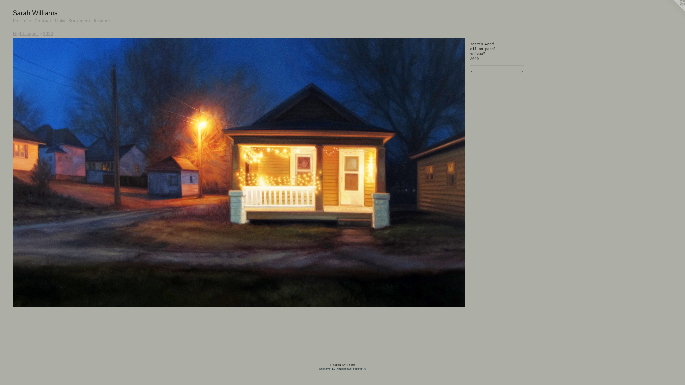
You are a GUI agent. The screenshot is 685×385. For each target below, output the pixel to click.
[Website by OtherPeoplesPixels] (674, 10)
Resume (102, 20)
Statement (79, 20)
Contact (43, 20)
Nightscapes (26, 33)
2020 (48, 33)
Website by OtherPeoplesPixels (342, 369)
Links (60, 20)
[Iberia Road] (239, 172)
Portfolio (22, 20)
